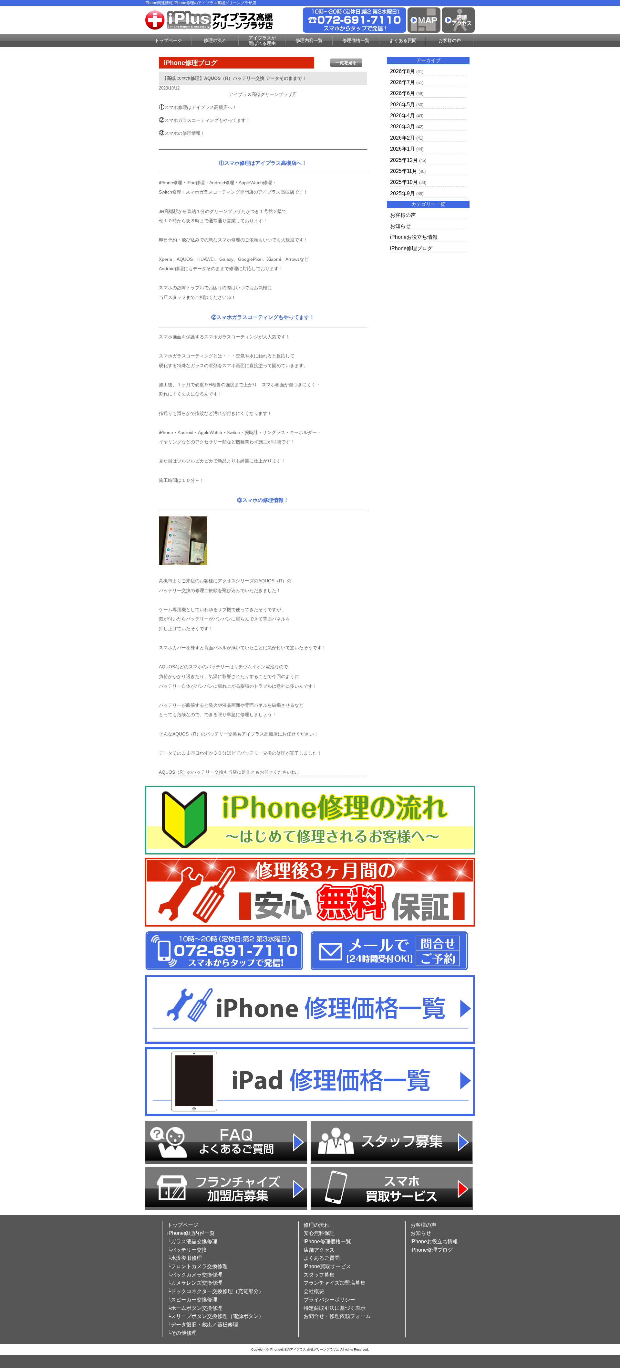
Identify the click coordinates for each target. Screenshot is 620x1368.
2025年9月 (402, 193)
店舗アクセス (319, 1250)
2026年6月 (402, 93)
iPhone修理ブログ (411, 248)
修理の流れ (215, 40)
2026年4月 (402, 115)
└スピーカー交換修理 (192, 1299)
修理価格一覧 (355, 40)
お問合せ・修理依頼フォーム (337, 1316)
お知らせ (400, 226)
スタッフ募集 (319, 1275)
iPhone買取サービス (327, 1266)
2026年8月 (402, 71)
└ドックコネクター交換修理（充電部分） (215, 1291)
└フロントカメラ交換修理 (197, 1266)
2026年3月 (402, 126)
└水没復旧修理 (184, 1258)
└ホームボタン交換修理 (194, 1308)
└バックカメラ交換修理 (194, 1275)
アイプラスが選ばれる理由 (262, 40)
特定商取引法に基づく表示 (335, 1308)
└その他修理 (182, 1333)
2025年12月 (404, 160)
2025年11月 (403, 171)
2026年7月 (402, 82)
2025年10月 (404, 182)
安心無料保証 (319, 1233)
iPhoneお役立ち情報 (414, 237)
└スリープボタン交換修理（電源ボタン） (215, 1316)
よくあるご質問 (322, 1258)
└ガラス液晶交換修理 (192, 1241)
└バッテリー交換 (187, 1250)
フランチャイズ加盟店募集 (335, 1283)
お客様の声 (450, 40)
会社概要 (314, 1291)
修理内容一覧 (309, 40)
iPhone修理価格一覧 (327, 1241)
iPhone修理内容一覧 (191, 1233)
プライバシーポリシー (329, 1299)
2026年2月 (402, 138)
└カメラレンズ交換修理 (194, 1283)
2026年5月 (402, 104)
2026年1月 (402, 149)
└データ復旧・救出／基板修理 (202, 1324)
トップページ (168, 40)
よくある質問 (403, 40)
